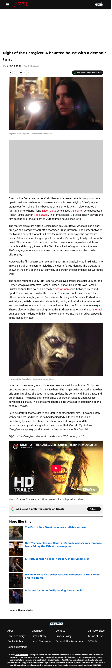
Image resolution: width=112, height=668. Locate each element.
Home (12, 610)
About (10, 630)
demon (79, 210)
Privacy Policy (63, 636)
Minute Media (21, 655)
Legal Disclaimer (41, 641)
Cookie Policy (15, 641)
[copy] (26, 72)
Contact (60, 630)
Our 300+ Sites (96, 630)
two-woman (62, 289)
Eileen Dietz (49, 210)
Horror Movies (25, 610)
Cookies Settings (17, 646)
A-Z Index (93, 641)
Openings (37, 630)
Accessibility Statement (69, 641)
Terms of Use (95, 636)
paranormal (95, 309)
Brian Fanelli (14, 65)
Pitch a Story (39, 636)
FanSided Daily (16, 636)
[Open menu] (7, 4)
